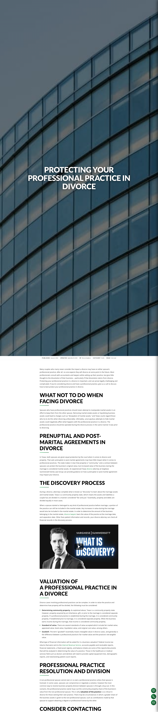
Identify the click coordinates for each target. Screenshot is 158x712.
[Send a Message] (153, 702)
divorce (89, 469)
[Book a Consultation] (153, 690)
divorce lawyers (70, 514)
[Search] (142, 710)
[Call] (153, 696)
